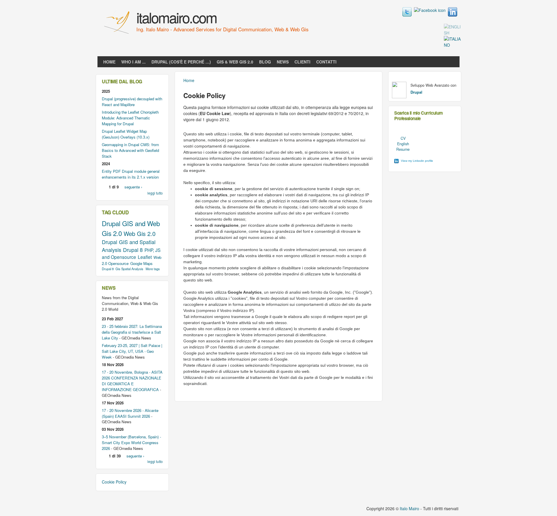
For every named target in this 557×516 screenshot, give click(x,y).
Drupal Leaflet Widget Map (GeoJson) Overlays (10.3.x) (125, 134)
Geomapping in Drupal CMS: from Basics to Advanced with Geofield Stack (130, 150)
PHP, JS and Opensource (131, 253)
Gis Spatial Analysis (129, 268)
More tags (153, 268)
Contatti (326, 62)
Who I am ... (133, 62)
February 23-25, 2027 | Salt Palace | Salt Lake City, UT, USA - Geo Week (132, 351)
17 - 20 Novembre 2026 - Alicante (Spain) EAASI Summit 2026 (130, 413)
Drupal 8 (133, 249)
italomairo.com (176, 17)
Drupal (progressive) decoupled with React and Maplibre (132, 101)
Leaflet (145, 257)
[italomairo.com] (117, 34)
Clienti (302, 62)
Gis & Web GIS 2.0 (235, 62)
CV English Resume (403, 144)
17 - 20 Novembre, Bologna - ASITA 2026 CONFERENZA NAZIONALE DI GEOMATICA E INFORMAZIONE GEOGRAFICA (132, 380)
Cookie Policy (114, 482)
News (283, 62)
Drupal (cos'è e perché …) (181, 62)
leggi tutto (155, 192)
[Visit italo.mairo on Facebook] (430, 10)
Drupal (111, 223)
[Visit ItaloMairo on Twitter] (407, 15)
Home (109, 62)
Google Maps (141, 263)
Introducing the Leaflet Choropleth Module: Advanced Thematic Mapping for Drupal (130, 117)
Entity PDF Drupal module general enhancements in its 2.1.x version (131, 174)
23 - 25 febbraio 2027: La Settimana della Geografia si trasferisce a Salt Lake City (132, 332)
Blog (265, 62)
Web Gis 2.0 (139, 233)
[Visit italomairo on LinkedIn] (452, 15)
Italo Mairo (409, 508)
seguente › (133, 187)
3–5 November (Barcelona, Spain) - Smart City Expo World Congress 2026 (131, 442)
